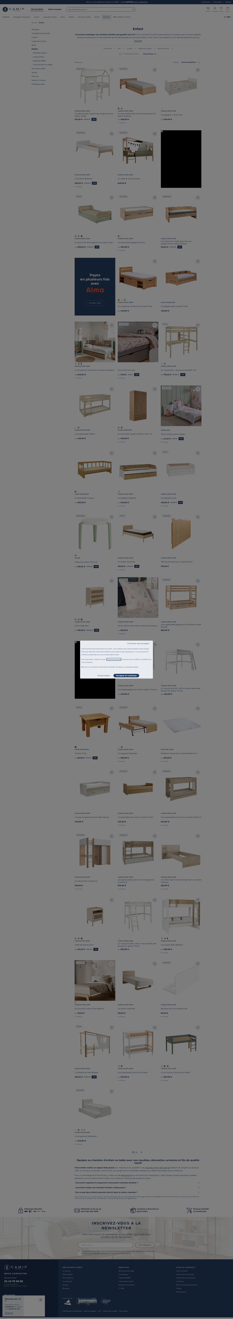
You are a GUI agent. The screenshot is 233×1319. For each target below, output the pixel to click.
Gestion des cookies (114, 659)
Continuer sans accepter (138, 643)
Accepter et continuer (126, 675)
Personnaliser (104, 675)
